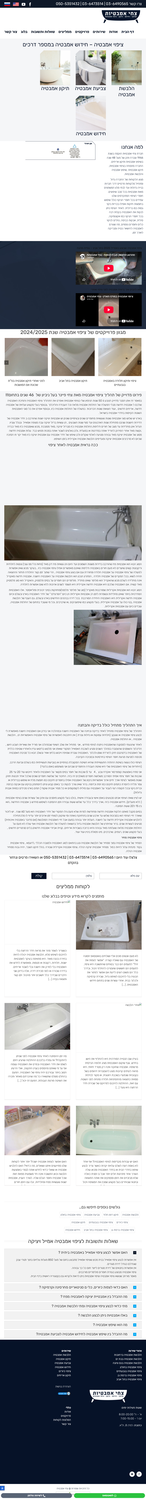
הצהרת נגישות (63, 1386)
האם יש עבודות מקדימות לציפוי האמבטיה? (113, 1125)
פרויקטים (66, 1415)
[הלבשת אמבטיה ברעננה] (73, 357)
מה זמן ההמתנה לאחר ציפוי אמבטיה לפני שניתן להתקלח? (41, 1020)
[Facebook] (139, 1474)
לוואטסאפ (107, 1495)
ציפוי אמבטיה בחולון (71, 1214)
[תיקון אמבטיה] (55, 51)
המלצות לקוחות (62, 1419)
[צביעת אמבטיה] (91, 51)
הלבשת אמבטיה (130, 1214)
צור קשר (66, 1424)
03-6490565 (117, 4)
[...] (124, 984)
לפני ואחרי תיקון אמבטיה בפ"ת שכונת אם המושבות (124, 357)
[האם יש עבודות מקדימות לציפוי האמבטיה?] (109, 1130)
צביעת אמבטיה (92, 1214)
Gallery (115, 357)
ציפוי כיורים (122, 1222)
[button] (139, 362)
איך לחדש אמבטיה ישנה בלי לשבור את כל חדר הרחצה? (113, 1022)
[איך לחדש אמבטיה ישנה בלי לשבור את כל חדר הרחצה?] (109, 1027)
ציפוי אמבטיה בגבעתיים (101, 1222)
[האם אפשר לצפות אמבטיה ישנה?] (37, 1130)
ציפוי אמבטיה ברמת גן (122, 1229)
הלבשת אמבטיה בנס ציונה (127, 1363)
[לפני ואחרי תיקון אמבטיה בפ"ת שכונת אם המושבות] (119, 357)
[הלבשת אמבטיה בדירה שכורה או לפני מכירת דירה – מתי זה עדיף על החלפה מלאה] (37, 922)
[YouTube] (132, 1474)
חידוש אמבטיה (72, 1229)
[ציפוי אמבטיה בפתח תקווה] (26, 357)
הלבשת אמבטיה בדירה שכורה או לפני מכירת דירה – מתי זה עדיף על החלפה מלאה (41, 914)
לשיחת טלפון (35, 1495)
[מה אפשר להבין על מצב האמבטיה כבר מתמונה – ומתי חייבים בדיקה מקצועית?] (109, 925)
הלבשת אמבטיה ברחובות (128, 1354)
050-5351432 (68, 4)
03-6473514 (92, 4)
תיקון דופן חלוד (110, 1214)
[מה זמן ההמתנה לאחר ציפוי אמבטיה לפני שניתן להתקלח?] (37, 1026)
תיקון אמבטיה (78, 1222)
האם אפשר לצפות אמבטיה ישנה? (41, 1127)
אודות (67, 1411)
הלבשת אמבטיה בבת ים (129, 1359)
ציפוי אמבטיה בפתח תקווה (30, 357)
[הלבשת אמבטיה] (126, 51)
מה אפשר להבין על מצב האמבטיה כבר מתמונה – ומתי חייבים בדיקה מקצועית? (113, 917)
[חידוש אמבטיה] (91, 97)
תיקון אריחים (64, 1375)
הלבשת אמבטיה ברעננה (77, 357)
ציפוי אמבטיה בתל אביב (96, 1229)
